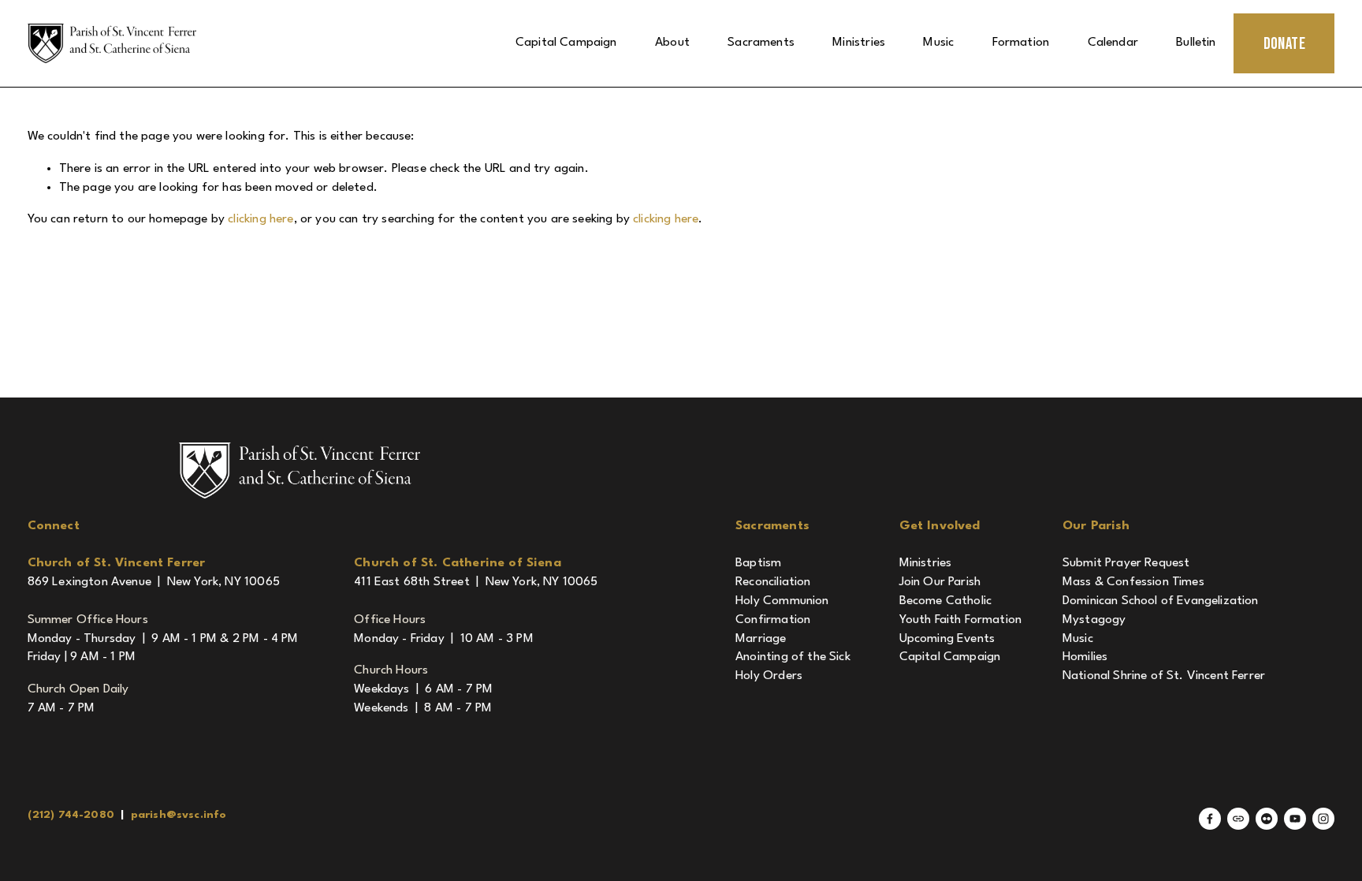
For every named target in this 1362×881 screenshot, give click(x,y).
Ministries (858, 42)
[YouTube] (1295, 819)
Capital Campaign (566, 42)
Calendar (1113, 42)
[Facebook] (1210, 819)
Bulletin (1195, 42)
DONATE (1284, 44)
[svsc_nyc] (1323, 819)
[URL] (1238, 819)
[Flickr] (1267, 819)
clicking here (260, 219)
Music (938, 42)
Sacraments (761, 42)
